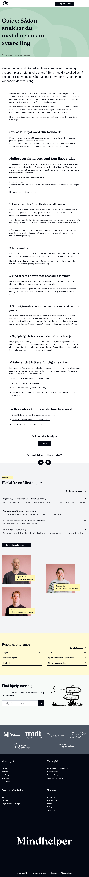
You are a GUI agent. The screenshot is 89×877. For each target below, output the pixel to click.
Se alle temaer (76, 648)
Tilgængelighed (67, 873)
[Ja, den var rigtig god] (40, 462)
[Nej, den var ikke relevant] (48, 462)
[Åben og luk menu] (84, 3)
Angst (5, 652)
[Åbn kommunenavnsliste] (41, 703)
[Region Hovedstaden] (12, 734)
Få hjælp (9, 55)
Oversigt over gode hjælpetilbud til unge (28, 424)
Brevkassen (7, 477)
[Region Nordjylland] (55, 735)
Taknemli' (5, 800)
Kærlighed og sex (10, 658)
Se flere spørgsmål (74, 491)
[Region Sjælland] (77, 735)
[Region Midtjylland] (33, 735)
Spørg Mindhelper (64, 4)
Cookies (54, 873)
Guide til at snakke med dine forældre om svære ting (33, 415)
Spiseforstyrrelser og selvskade (61, 658)
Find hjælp (5, 775)
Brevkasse (5, 771)
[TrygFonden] (66, 745)
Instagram (50, 807)
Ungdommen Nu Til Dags (11, 804)
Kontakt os (51, 797)
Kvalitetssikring (52, 775)
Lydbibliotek (6, 778)
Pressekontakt (52, 800)
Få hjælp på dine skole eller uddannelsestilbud (31, 419)
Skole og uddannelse (57, 663)
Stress (51, 652)
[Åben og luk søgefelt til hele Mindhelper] (78, 3)
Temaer (4, 768)
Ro (3, 797)
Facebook (50, 804)
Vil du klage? (52, 810)
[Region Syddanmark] (22, 746)
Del (43, 444)
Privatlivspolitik (22, 873)
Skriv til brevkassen (15, 545)
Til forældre (6, 781)
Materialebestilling (53, 771)
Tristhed (6, 663)
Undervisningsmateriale (55, 778)
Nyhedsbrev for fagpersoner (57, 768)
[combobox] (23, 703)
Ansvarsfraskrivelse (39, 873)
